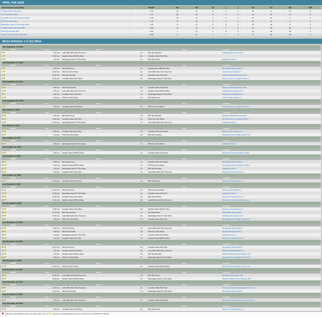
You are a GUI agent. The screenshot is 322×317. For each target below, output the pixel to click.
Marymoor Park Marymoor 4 (233, 172)
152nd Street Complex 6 (231, 97)
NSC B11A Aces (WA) (9, 14)
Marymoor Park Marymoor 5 (233, 197)
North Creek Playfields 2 (231, 190)
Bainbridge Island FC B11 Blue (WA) (15, 24)
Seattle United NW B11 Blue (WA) (14, 35)
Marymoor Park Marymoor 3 (233, 131)
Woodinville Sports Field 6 (232, 68)
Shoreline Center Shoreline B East (235, 200)
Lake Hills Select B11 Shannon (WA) (15, 18)
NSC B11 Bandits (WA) (10, 31)
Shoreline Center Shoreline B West (235, 153)
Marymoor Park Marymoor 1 (233, 181)
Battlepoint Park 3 (229, 59)
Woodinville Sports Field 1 (232, 212)
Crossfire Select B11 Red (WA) (13, 28)
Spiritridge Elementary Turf (232, 53)
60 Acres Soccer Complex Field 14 (235, 78)
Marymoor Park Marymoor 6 (233, 94)
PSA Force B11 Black (9, 21)
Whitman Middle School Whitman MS (236, 254)
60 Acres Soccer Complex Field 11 (235, 119)
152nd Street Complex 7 (231, 72)
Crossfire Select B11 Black (11, 11)
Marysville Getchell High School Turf (236, 135)
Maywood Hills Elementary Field (234, 75)
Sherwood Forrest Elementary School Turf (238, 288)
